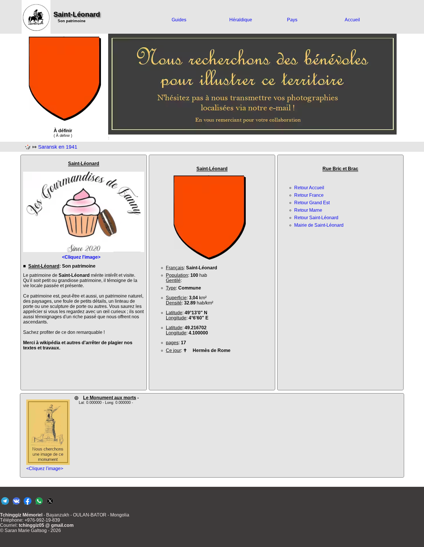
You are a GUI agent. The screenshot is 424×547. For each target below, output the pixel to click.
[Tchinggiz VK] (16, 504)
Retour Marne (308, 210)
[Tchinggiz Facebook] (27, 504)
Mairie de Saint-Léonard (319, 225)
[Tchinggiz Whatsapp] (39, 504)
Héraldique (240, 19)
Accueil (352, 19)
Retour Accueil (309, 187)
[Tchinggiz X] (50, 504)
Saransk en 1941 (57, 147)
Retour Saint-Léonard (316, 217)
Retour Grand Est (312, 202)
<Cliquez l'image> (44, 468)
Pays (292, 19)
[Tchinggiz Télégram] (5, 504)
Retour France (309, 195)
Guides (179, 19)
